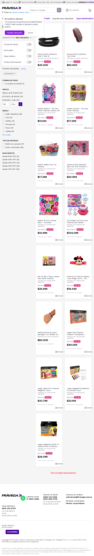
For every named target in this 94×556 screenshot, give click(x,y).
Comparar (58, 72)
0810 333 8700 (9, 508)
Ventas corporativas (75, 503)
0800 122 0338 (50, 497)
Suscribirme (12, 532)
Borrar (23, 69)
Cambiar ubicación (14, 33)
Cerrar (30, 33)
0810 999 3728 (50, 499)
